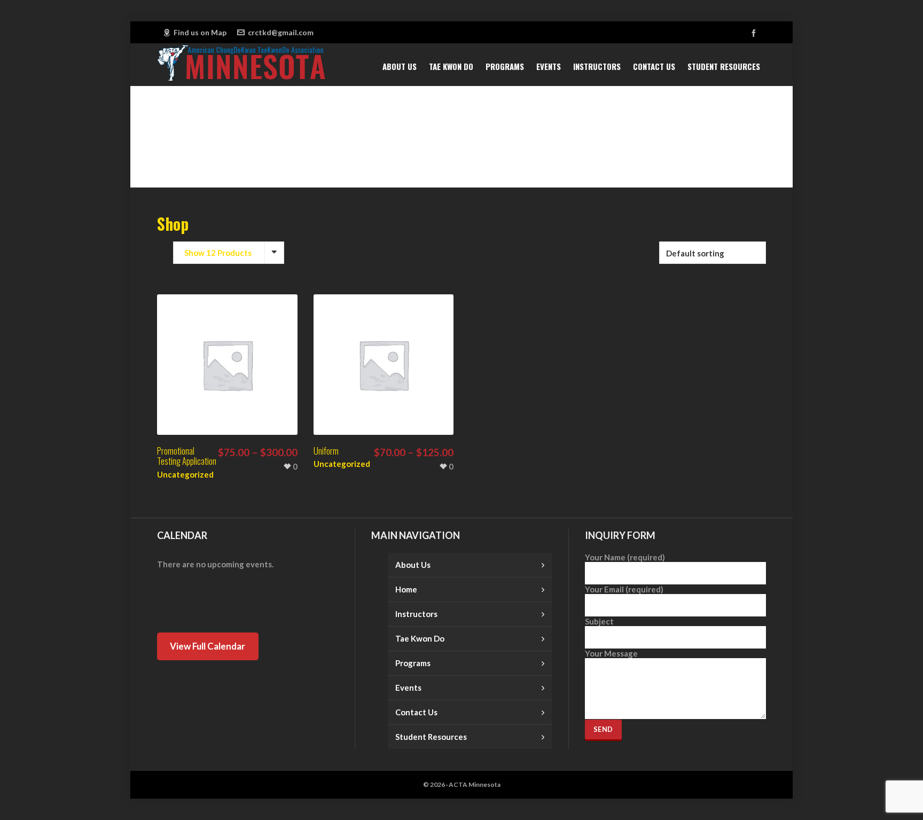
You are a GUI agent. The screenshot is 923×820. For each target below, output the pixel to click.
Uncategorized (185, 474)
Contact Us (416, 712)
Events (408, 687)
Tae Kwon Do (419, 638)
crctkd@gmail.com (281, 32)
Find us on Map (200, 32)
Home (406, 589)
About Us (413, 564)
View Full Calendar (207, 646)
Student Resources (431, 736)
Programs (413, 663)
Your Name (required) (625, 557)
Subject (599, 621)
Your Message (611, 653)
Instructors (416, 614)
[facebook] (755, 33)
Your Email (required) (624, 589)
